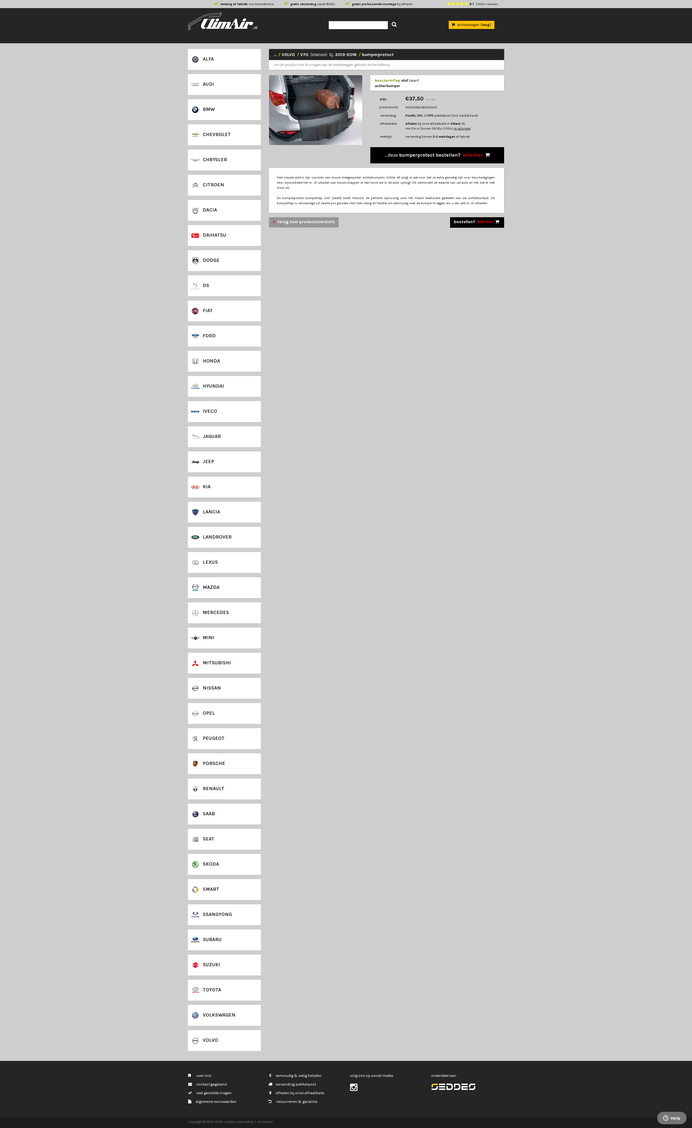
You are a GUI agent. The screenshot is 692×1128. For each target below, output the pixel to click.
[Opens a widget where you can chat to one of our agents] (672, 1118)
